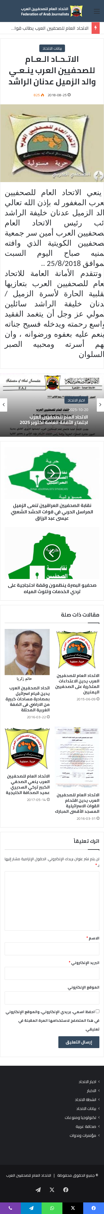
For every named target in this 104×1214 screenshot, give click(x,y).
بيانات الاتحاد (52, 48)
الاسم (92, 937)
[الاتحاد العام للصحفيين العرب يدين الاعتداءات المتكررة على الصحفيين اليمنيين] (76, 649)
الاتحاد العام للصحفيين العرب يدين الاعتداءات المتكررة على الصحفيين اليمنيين (77, 684)
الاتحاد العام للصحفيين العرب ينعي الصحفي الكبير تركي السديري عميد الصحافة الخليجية (28, 784)
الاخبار (91, 1091)
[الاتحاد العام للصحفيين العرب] (52, 11)
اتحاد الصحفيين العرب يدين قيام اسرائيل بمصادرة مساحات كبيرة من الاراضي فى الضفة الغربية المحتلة (27, 699)
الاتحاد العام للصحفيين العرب (28, 1175)
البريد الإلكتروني (84, 962)
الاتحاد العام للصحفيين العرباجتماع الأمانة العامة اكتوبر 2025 (54, 419)
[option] (52, 405)
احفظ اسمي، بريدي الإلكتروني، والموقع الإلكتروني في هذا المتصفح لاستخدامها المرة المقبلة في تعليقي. (52, 1020)
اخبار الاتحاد (76, 399)
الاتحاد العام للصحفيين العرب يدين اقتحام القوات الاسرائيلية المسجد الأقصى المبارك (77, 803)
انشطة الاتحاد (85, 1100)
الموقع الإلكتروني (83, 987)
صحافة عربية (86, 1127)
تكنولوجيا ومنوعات (80, 1118)
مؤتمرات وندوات (83, 1135)
